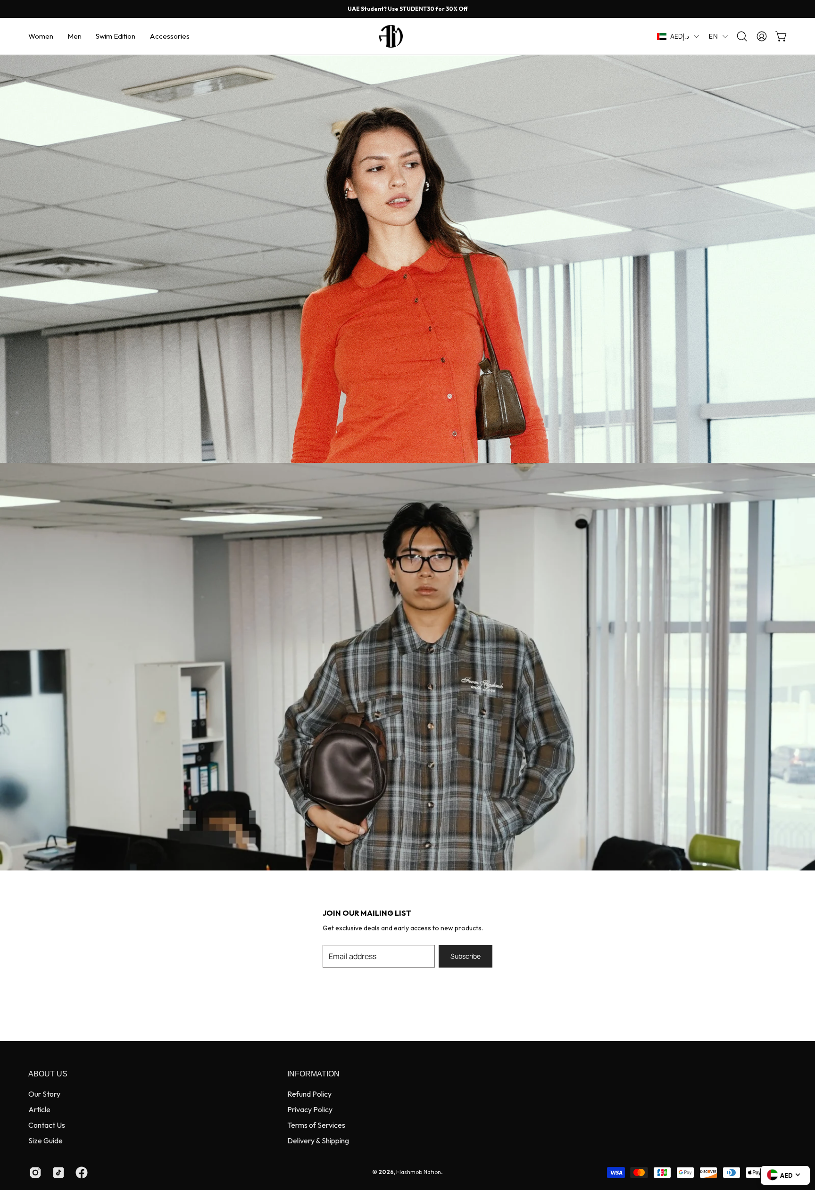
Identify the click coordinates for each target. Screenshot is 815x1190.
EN (713, 36)
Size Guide (45, 1140)
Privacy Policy (310, 1109)
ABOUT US (47, 1074)
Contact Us (46, 1125)
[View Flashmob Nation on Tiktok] (56, 1172)
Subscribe (465, 956)
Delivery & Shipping (318, 1140)
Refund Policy (309, 1094)
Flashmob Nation (418, 1171)
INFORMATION (313, 1074)
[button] (40, 36)
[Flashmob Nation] (407, 36)
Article (39, 1109)
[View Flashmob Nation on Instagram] (33, 1172)
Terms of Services (316, 1125)
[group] (407, 9)
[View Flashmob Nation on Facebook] (80, 1172)
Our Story (44, 1094)
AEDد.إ (680, 36)
